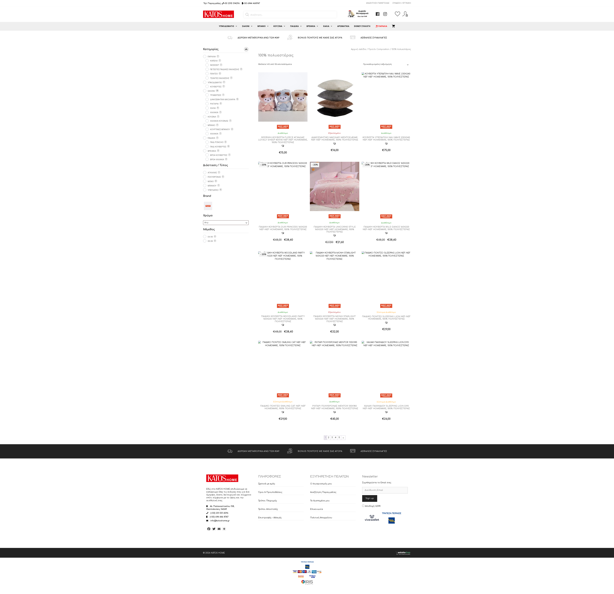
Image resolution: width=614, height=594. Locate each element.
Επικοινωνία (316, 509)
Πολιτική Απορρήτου (321, 518)
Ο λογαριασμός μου (321, 484)
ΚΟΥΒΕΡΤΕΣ (215, 86)
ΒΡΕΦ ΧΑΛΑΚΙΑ (217, 159)
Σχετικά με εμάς (266, 484)
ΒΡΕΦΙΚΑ (311, 26)
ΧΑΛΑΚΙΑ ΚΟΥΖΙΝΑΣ (219, 120)
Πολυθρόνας (214, 176)
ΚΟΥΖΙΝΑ (277, 26)
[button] (283, 146)
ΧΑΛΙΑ (326, 26)
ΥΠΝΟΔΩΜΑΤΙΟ (226, 26)
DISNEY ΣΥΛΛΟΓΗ (362, 26)
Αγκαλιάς (212, 172)
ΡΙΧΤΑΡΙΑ (214, 103)
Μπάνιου (212, 185)
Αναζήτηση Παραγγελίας (377, 3)
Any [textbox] (206, 222)
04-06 (210, 236)
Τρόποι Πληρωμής (267, 501)
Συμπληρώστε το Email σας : (377, 483)
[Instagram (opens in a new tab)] (385, 15)
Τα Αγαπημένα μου (320, 501)
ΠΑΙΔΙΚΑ (294, 26)
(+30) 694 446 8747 (219, 517)
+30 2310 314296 (232, 3)
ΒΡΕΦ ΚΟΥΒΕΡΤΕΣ (218, 155)
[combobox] (226, 222)
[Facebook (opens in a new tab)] (377, 15)
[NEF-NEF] (208, 206)
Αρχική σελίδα (358, 49)
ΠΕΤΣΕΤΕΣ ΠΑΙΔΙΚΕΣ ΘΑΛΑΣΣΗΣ (224, 69)
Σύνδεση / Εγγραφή (402, 3)
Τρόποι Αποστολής (268, 509)
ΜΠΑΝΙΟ (261, 26)
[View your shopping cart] (394, 26)
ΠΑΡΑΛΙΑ (212, 56)
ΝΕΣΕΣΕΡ (214, 65)
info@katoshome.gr (220, 521)
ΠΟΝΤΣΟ (214, 73)
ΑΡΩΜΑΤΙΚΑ (343, 26)
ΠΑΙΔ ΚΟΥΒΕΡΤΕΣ (218, 146)
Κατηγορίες (211, 49)
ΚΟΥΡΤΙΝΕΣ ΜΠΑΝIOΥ (220, 129)
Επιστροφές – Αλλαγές (270, 518)
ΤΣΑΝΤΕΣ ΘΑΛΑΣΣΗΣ (219, 78)
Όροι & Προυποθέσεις (270, 492)
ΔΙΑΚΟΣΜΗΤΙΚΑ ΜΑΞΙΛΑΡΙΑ (222, 99)
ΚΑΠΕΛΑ (214, 60)
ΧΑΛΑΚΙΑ (214, 112)
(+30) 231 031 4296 (219, 513)
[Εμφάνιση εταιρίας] (282, 127)
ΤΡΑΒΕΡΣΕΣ (215, 95)
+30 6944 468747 (251, 3)
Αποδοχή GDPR (372, 506)
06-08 (210, 241)
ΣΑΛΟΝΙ (245, 26)
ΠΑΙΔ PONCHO (216, 142)
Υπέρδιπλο (213, 190)
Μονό (211, 181)
